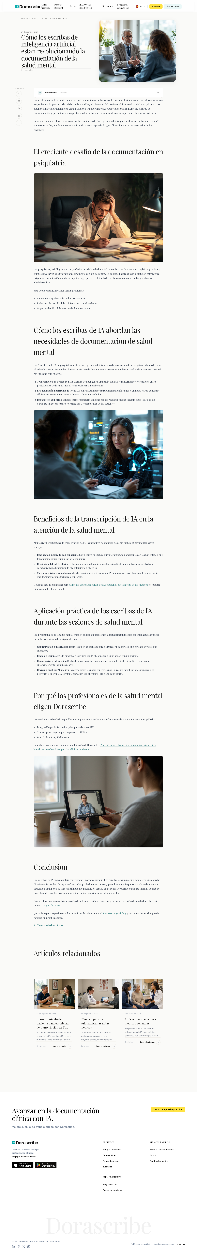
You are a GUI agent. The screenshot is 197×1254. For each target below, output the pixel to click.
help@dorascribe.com (24, 1156)
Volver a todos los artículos (50, 925)
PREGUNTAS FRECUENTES (85, 6)
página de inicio (51, 905)
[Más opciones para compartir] (19, 123)
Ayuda (153, 1155)
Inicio (24, 19)
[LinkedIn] (19, 108)
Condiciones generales (164, 1243)
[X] (19, 101)
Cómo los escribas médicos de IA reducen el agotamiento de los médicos (108, 584)
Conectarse (173, 6)
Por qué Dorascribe (59, 6)
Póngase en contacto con (123, 6)
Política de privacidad (140, 1243)
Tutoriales (107, 1166)
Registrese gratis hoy (114, 913)
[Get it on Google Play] (46, 1165)
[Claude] (19, 116)
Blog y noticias (110, 1184)
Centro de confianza (112, 1190)
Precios (73, 6)
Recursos (108, 6)
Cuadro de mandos (159, 1161)
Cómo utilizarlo (46, 6)
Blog (34, 19)
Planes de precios (111, 1161)
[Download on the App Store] (22, 1165)
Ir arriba (181, 1244)
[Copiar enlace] (19, 94)
